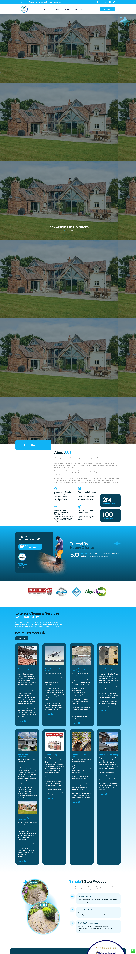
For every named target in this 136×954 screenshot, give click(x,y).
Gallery (67, 9)
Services (56, 9)
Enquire (20, 721)
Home (46, 9)
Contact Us (78, 9)
